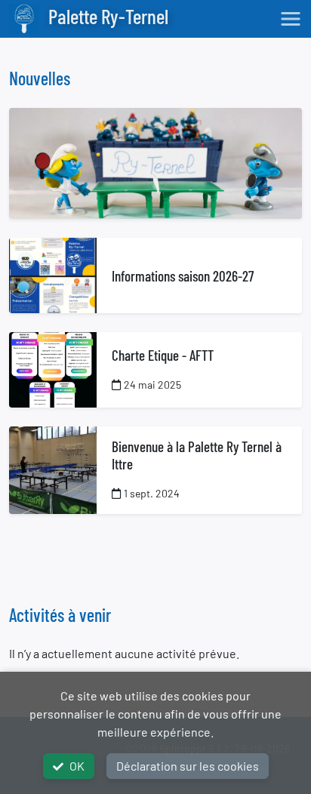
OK (77, 766)
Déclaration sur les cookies (187, 766)
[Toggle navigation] (290, 19)
